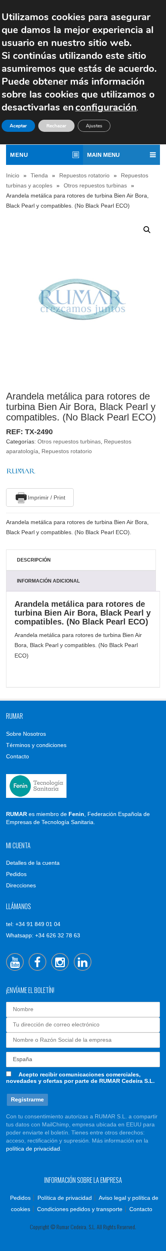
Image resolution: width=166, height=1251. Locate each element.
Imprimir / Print (46, 497)
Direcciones (21, 885)
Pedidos (16, 874)
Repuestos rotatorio (84, 175)
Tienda (39, 175)
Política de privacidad (64, 1198)
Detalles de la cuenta (33, 863)
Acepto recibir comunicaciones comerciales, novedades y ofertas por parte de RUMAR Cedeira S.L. (80, 1077)
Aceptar (18, 126)
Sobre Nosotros (26, 734)
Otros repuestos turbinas (95, 185)
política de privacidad (33, 1148)
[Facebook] (37, 962)
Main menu (103, 155)
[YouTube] (15, 962)
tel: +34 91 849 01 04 (33, 924)
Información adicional (48, 581)
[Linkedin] (82, 962)
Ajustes (94, 126)
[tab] (81, 560)
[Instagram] (60, 962)
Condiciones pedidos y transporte (79, 1209)
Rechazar (56, 126)
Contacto (17, 756)
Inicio (12, 175)
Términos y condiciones (36, 745)
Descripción (34, 560)
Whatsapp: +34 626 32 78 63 (43, 935)
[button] (147, 230)
